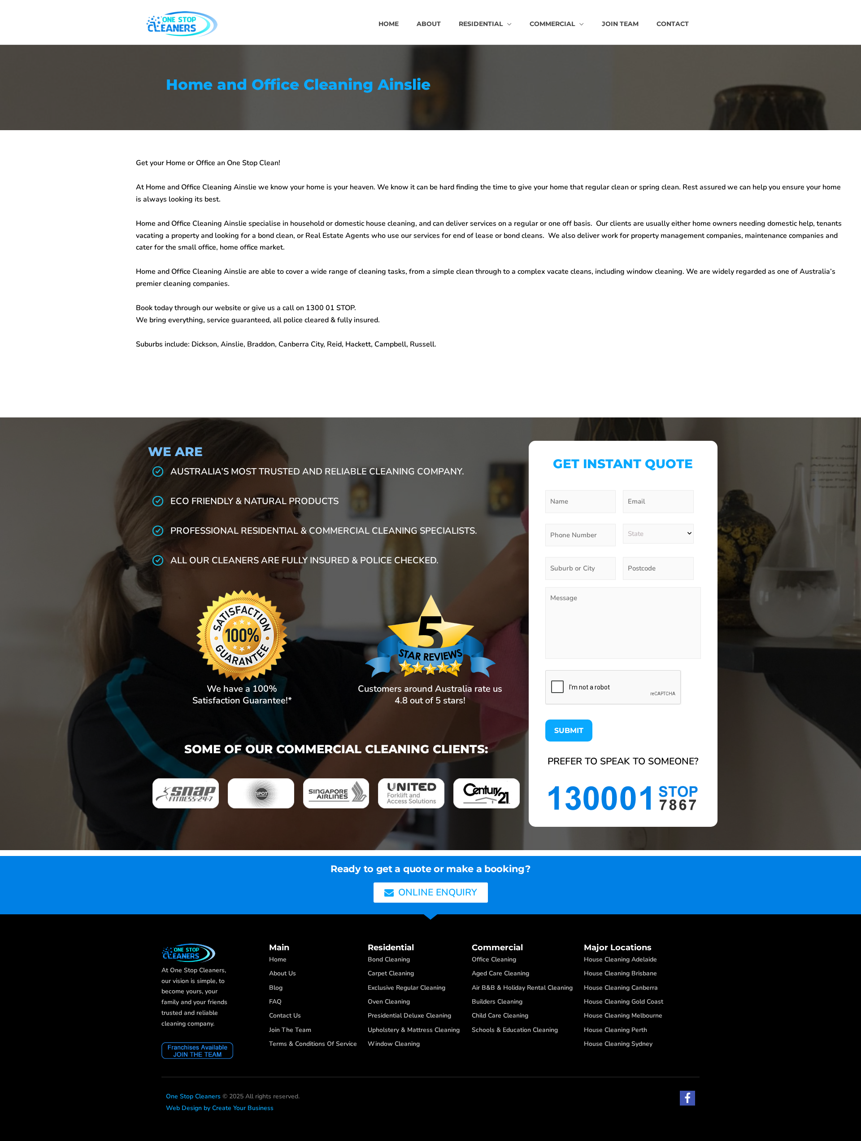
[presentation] (613, 687)
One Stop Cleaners (193, 1096)
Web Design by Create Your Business (220, 1108)
